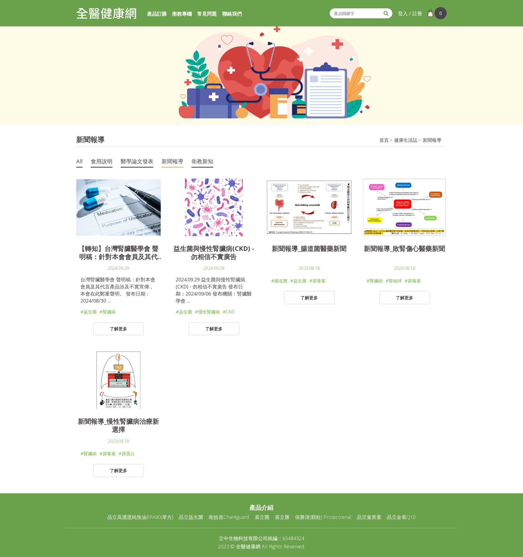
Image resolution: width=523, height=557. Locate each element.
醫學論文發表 (137, 162)
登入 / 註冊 (410, 13)
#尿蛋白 (126, 453)
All (79, 162)
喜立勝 (282, 517)
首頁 (384, 140)
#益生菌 (88, 312)
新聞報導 (432, 140)
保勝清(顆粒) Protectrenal (323, 517)
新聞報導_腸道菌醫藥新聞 (309, 248)
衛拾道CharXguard (229, 517)
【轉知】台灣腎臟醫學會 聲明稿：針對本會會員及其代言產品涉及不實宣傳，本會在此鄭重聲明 (118, 252)
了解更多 (118, 329)
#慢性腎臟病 (207, 312)
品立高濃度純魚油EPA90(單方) (140, 517)
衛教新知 (202, 162)
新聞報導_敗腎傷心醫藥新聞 (404, 248)
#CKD (229, 312)
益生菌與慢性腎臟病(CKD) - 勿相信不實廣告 (214, 252)
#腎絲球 (393, 281)
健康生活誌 (405, 140)
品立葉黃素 (369, 517)
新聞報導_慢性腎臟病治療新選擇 (118, 425)
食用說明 (101, 162)
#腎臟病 (107, 312)
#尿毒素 (317, 281)
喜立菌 (262, 517)
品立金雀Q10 (401, 517)
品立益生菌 (191, 517)
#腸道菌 (279, 281)
